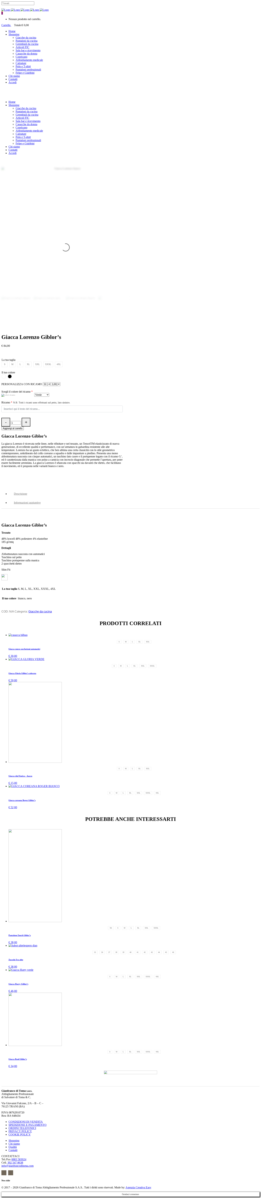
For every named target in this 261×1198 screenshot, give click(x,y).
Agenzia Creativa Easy (138, 1187)
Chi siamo (14, 1143)
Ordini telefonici (22, 1128)
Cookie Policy (20, 1134)
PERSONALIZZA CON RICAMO (21, 384)
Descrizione (20, 493)
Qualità (13, 1146)
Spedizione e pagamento (28, 1124)
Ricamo (35, 402)
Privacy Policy (20, 1131)
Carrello (6, 25)
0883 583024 (18, 1159)
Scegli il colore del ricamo (17, 391)
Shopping (14, 1140)
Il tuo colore (8, 372)
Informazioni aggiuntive (27, 502)
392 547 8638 (15, 1162)
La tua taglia (8, 359)
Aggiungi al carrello (12, 428)
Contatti (13, 1150)
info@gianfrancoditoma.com (17, 1165)
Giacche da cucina (40, 611)
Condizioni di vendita (26, 1121)
